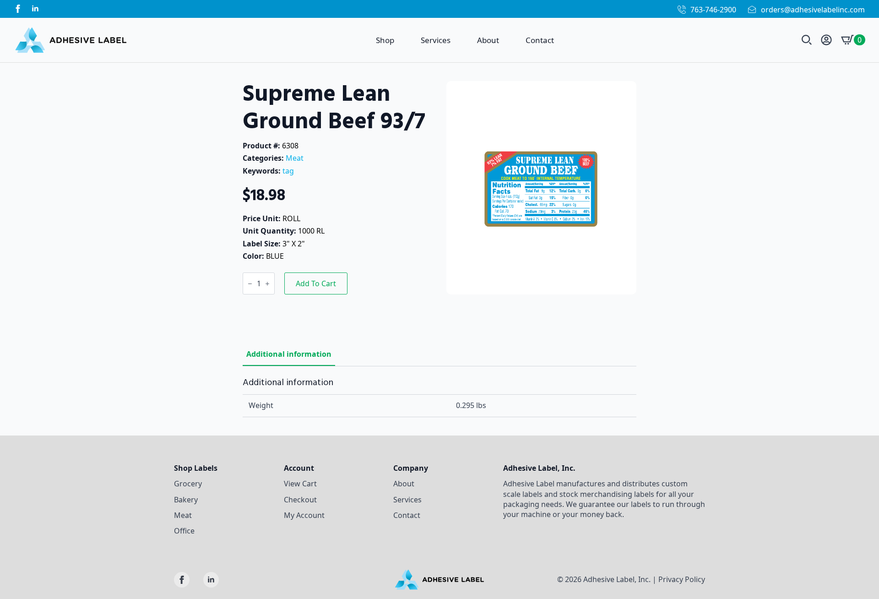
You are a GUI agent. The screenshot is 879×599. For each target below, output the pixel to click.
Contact (540, 40)
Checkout (300, 500)
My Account (304, 515)
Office (184, 531)
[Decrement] (250, 283)
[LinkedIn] (35, 9)
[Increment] (267, 283)
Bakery (186, 500)
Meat (295, 158)
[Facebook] (18, 9)
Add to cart (316, 283)
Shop (385, 40)
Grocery (188, 484)
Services (435, 40)
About (488, 40)
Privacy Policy (681, 579)
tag (288, 171)
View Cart (300, 484)
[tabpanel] (439, 397)
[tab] (289, 354)
